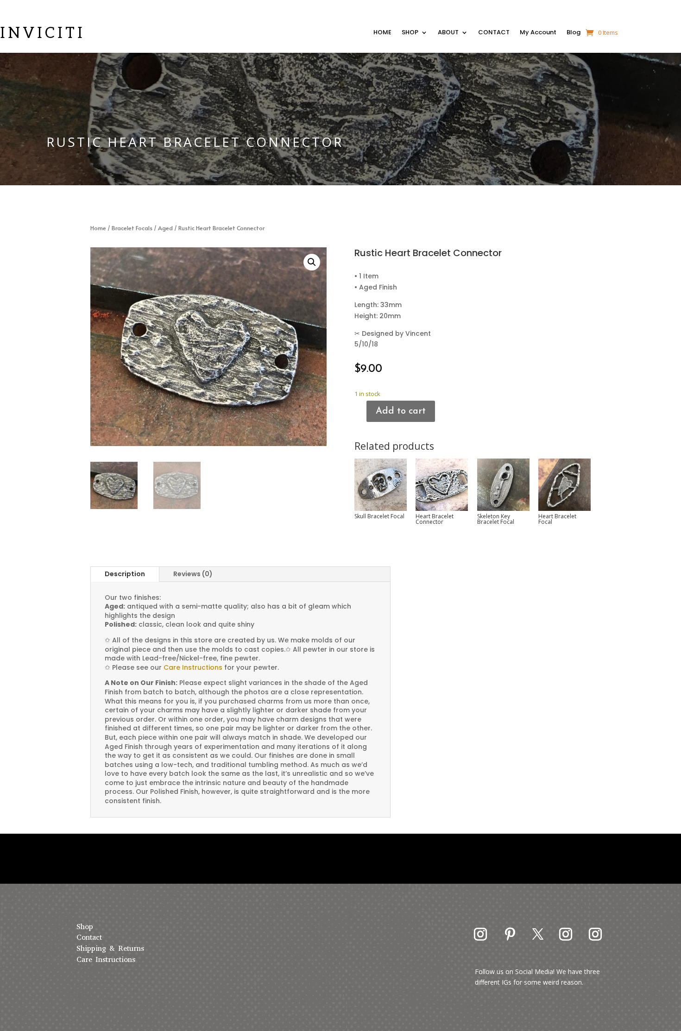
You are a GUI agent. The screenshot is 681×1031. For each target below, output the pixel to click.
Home (98, 228)
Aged (165, 228)
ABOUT (448, 33)
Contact (89, 937)
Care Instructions (105, 959)
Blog (573, 33)
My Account (538, 33)
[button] (311, 262)
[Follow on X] (538, 934)
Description (125, 573)
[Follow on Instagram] (480, 934)
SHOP (410, 33)
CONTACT (494, 33)
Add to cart (401, 411)
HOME (382, 33)
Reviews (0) (193, 573)
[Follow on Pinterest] (510, 934)
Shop (84, 926)
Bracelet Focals (132, 228)
